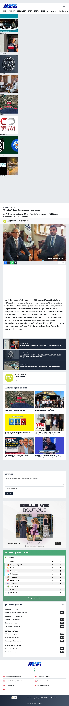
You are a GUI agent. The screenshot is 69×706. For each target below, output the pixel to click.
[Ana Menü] (64, 6)
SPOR (30, 11)
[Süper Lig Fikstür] (63, 605)
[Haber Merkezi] (9, 378)
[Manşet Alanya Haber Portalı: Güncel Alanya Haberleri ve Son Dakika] (10, 5)
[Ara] (61, 6)
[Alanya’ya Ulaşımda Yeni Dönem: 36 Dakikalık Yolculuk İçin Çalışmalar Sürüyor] (19, 399)
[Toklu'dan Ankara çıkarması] (34, 242)
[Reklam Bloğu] (34, 525)
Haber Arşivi (9, 689)
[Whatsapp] (34, 669)
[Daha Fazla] (15, 262)
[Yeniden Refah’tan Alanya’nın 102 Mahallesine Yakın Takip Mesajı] (49, 399)
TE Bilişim (39, 703)
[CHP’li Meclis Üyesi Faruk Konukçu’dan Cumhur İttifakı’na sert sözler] (19, 445)
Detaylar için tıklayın (34, 598)
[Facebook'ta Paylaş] (5, 262)
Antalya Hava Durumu (44, 676)
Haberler (6, 207)
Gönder (8, 493)
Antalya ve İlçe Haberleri (59, 11)
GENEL (3, 11)
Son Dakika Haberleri (43, 685)
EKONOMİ (45, 11)
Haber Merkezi (20, 376)
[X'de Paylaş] (8, 262)
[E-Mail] (16, 380)
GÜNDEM (11, 11)
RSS (15, 697)
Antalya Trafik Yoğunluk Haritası (14, 681)
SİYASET (13, 207)
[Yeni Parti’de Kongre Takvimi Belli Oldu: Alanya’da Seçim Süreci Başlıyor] (49, 422)
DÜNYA (36, 11)
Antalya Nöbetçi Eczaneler (13, 676)
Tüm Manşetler (9, 685)
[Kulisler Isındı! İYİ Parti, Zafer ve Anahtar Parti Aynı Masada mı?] (19, 422)
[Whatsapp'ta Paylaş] (12, 262)
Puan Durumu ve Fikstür (44, 681)
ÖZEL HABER (21, 11)
